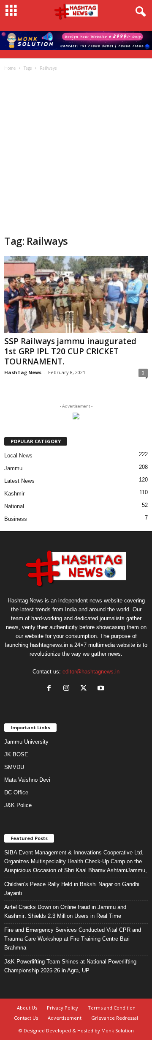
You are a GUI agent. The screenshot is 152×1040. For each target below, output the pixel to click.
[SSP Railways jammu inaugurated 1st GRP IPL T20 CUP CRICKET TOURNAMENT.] (76, 294)
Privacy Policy (62, 1007)
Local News (18, 455)
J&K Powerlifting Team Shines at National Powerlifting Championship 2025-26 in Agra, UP (70, 966)
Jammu (13, 468)
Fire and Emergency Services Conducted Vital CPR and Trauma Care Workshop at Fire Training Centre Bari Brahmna (72, 939)
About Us (27, 1007)
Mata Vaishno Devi (27, 780)
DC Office (16, 792)
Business (15, 519)
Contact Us (26, 1018)
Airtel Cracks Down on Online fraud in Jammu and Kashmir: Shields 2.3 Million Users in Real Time (65, 911)
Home (10, 68)
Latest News (19, 481)
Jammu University (26, 742)
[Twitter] (85, 689)
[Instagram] (68, 689)
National (14, 506)
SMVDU (14, 767)
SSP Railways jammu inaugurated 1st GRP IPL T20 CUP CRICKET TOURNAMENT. (70, 351)
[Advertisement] (76, 154)
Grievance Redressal (114, 1018)
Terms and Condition (112, 1007)
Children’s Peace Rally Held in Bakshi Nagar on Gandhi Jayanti (71, 888)
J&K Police (18, 805)
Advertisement (64, 1018)
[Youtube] (102, 689)
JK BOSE (16, 754)
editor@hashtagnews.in (90, 671)
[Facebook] (51, 689)
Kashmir (14, 493)
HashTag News (22, 372)
